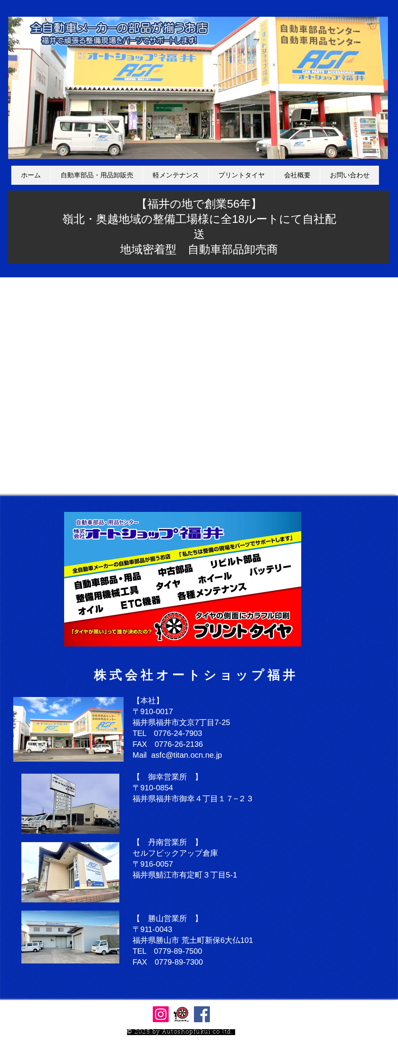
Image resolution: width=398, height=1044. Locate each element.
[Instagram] (161, 1014)
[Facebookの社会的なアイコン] (202, 1014)
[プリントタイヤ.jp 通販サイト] (181, 1014)
